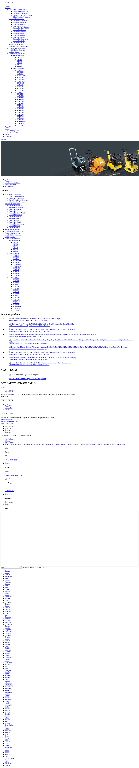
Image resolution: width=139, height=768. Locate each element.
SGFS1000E (21, 121)
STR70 (19, 59)
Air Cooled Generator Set (17, 9)
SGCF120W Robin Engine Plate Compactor (27, 379)
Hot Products (9, 439)
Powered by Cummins (20, 21)
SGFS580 (20, 112)
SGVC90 (20, 90)
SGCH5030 (21, 81)
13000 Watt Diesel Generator (32, 444)
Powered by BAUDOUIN (21, 28)
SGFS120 (20, 98)
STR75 (19, 61)
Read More (4, 396)
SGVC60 (20, 85)
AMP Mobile (9, 443)
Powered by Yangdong (20, 39)
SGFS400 (20, 103)
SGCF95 (20, 74)
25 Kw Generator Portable (13, 444)
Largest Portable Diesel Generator (114, 444)
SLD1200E (21, 125)
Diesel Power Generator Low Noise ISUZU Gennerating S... (28, 359)
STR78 (19, 63)
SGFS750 (20, 118)
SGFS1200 (20, 123)
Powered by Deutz (19, 24)
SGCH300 (20, 77)
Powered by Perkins (19, 22)
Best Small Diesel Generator (51, 444)
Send (2, 387)
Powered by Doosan (19, 30)
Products (7, 8)
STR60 (19, 57)
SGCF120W (21, 76)
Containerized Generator (17, 48)
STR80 (19, 65)
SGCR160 (20, 83)
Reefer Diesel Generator (17, 44)
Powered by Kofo (19, 41)
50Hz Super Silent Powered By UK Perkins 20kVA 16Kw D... (29, 326)
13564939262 (9, 491)
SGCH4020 (21, 79)
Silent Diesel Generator (20, 13)
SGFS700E (21, 116)
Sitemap (7, 441)
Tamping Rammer (19, 55)
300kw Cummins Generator (70, 444)
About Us (8, 127)
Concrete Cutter (18, 92)
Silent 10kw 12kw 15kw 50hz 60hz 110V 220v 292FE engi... (29, 365)
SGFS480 (20, 105)
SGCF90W (20, 72)
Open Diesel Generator (20, 11)
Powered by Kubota (19, 32)
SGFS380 (20, 101)
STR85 (19, 66)
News (7, 129)
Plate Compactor (18, 68)
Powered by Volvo (19, 26)
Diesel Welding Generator (21, 17)
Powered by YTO (19, 43)
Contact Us (8, 136)
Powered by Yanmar (19, 33)
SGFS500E (21, 109)
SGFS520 (20, 110)
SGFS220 (20, 99)
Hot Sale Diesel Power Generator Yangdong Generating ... (28, 349)
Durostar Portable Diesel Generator (91, 444)
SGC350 (20, 94)
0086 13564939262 (7, 423)
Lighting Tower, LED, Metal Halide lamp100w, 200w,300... (28, 343)
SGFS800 (20, 120)
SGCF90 (20, 70)
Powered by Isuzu (19, 35)
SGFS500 (20, 107)
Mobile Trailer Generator (17, 50)
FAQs (7, 134)
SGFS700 (20, 114)
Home (7, 6)
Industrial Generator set (16, 19)
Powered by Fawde (19, 37)
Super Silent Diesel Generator (22, 15)
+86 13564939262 (7, 419)
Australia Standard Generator (18, 46)
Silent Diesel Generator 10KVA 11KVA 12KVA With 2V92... (29, 320)
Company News (14, 131)
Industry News (13, 132)
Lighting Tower (14, 52)
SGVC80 (20, 88)
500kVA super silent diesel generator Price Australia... (26, 336)
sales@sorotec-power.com (9, 421)
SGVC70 (20, 87)
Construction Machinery (17, 54)
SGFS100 (20, 96)
